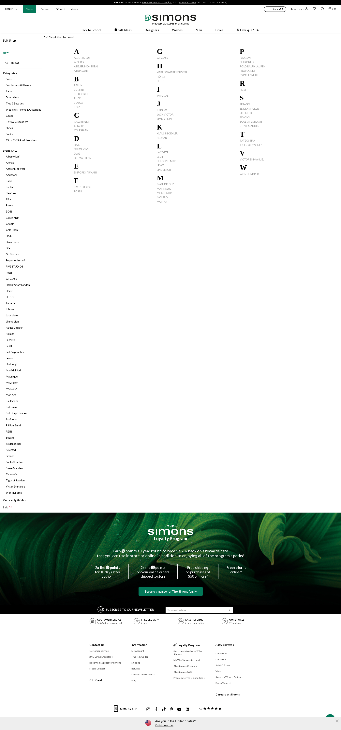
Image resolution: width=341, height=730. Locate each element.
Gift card (60, 8)
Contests (185, 666)
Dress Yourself (223, 683)
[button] (275, 9)
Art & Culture (222, 665)
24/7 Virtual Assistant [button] (100, 656)
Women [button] (177, 30)
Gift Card (95, 680)
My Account (137, 650)
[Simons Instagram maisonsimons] (148, 709)
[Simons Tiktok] (164, 709)
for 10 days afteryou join (107, 571)
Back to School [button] (91, 30)
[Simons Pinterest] (171, 709)
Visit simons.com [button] (164, 725)
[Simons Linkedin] (187, 709)
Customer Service (99, 650)
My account (297, 8)
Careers (45, 8)
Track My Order (139, 656)
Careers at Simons (227, 694)
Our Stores (221, 653)
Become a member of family (170, 591)
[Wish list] (314, 9)
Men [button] (199, 30)
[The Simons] (170, 530)
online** (236, 569)
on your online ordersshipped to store (153, 571)
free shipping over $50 (157, 2)
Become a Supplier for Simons (105, 662)
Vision (74, 8)
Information (139, 644)
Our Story (220, 659)
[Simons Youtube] (179, 709)
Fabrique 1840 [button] (250, 30)
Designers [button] (152, 30)
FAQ (133, 680)
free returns (187, 2)
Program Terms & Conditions (189, 677)
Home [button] (219, 30)
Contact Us (97, 644)
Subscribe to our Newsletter (130, 609)
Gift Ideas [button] (125, 30)
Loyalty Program (170, 538)
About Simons (224, 644)
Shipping (135, 662)
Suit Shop (9, 40)
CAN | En (9, 8)
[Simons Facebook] (156, 709)
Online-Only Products (143, 674)
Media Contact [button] (97, 668)
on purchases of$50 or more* (198, 571)
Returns (135, 668)
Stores (29, 8)
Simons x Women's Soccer (229, 677)
